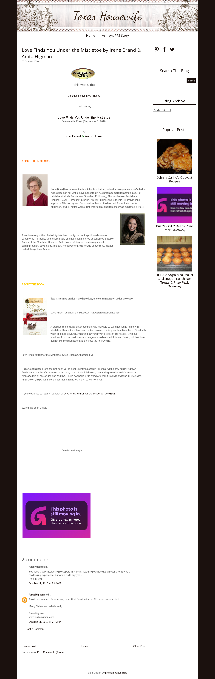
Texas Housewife (107, 16)
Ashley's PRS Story (115, 35)
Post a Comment (35, 629)
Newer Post (29, 646)
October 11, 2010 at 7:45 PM (45, 621)
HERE (111, 393)
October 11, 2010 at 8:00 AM (45, 583)
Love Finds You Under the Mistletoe (84, 117)
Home (90, 35)
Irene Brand (72, 136)
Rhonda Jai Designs (116, 672)
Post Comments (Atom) (50, 652)
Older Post (139, 646)
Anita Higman (94, 136)
